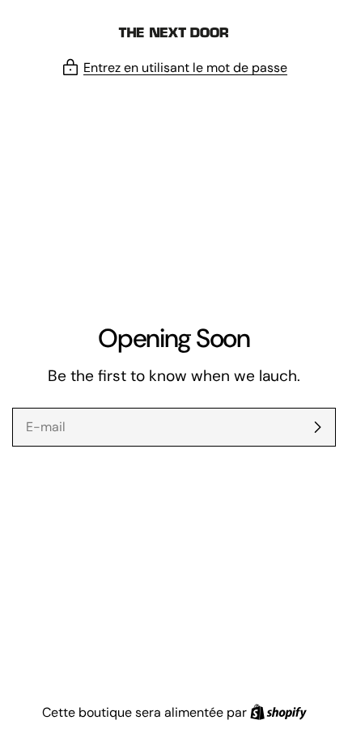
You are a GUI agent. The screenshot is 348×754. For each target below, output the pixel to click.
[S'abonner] (317, 427)
